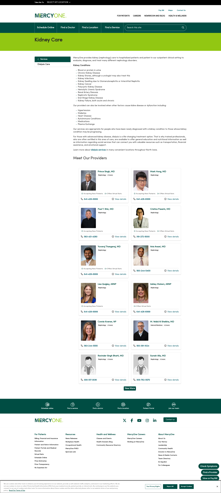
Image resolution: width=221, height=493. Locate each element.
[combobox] (155, 28)
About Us (161, 438)
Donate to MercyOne (166, 452)
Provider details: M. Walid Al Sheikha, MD (156, 333)
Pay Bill (161, 10)
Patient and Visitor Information (46, 445)
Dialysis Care (44, 64)
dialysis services (98, 150)
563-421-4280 (89, 237)
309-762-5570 (141, 380)
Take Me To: (39, 2)
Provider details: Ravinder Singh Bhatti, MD (103, 368)
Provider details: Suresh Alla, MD (156, 368)
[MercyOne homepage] (51, 18)
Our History (162, 442)
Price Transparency (42, 464)
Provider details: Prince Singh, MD (103, 185)
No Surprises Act (41, 468)
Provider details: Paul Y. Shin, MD (103, 223)
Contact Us (181, 10)
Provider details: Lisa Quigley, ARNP (103, 298)
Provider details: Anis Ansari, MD (156, 258)
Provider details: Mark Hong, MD (156, 185)
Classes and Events (104, 438)
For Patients (123, 16)
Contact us (170, 420)
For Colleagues (164, 465)
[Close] (217, 486)
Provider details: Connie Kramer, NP (103, 333)
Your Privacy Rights (153, 486)
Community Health (165, 448)
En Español (162, 462)
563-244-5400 (141, 271)
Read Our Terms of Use (17, 490)
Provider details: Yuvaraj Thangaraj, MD (103, 260)
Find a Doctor (68, 28)
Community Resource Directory (108, 445)
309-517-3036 (89, 380)
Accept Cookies (186, 486)
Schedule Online (45, 28)
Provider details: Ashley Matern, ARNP (156, 298)
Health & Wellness (177, 16)
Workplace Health (72, 442)
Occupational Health (73, 445)
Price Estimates (41, 461)
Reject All (170, 486)
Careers (137, 16)
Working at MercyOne (135, 442)
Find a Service (112, 28)
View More (130, 388)
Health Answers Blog (104, 442)
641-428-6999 (89, 199)
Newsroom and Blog (154, 16)
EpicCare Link (70, 452)
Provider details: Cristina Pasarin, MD (156, 223)
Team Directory (164, 458)
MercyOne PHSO (72, 448)
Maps (170, 10)
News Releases (71, 438)
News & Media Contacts (167, 455)
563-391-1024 (141, 346)
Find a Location (90, 28)
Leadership (162, 445)
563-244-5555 (89, 346)
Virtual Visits (39, 454)
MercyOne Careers (134, 438)
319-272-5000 (141, 237)
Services (43, 59)
